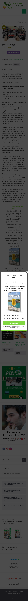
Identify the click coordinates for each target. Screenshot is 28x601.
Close (27, 272)
